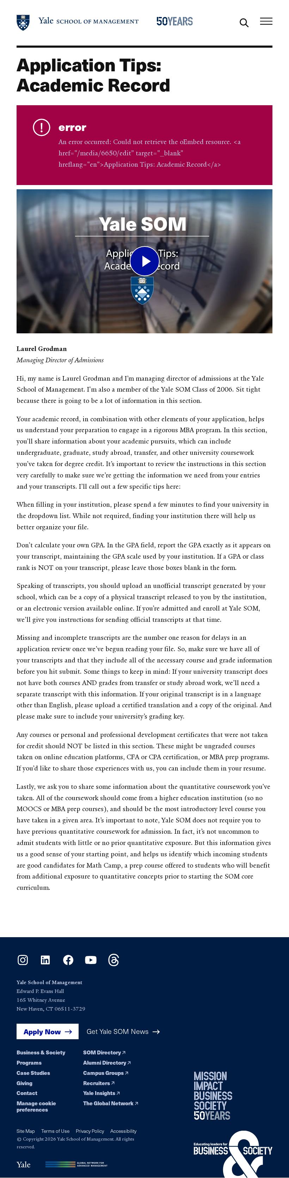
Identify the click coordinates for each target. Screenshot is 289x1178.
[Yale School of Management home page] (78, 23)
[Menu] (266, 21)
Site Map (26, 1131)
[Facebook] (68, 964)
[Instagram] (23, 964)
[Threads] (113, 964)
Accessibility (123, 1131)
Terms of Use (55, 1131)
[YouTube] (91, 964)
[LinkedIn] (45, 964)
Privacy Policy (90, 1131)
